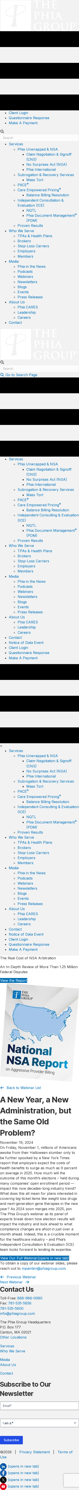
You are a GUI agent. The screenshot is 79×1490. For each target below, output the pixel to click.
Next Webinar (12, 1282)
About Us (8, 1364)
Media (5, 1359)
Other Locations (13, 1337)
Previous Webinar (20, 1277)
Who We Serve (12, 1351)
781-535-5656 (19, 1303)
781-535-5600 (11, 1308)
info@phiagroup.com (17, 1313)
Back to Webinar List (22, 1088)
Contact (6, 1373)
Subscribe (11, 1440)
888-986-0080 (29, 1298)
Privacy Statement (34, 1452)
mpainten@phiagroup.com (44, 1268)
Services (7, 1346)
